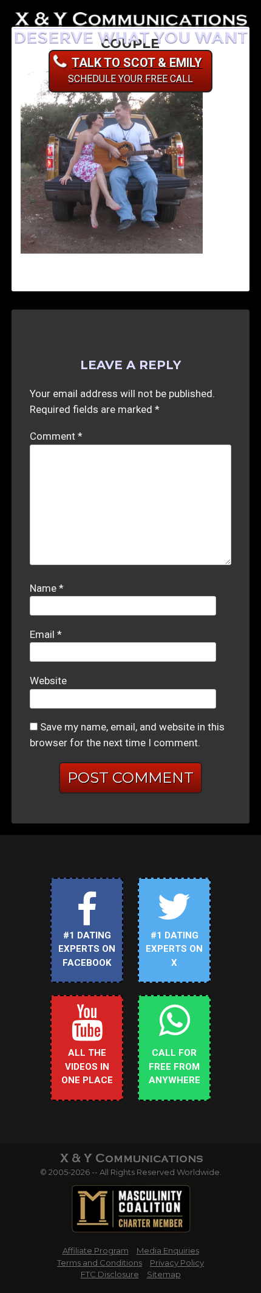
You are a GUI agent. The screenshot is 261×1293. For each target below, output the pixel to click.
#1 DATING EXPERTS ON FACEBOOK (86, 949)
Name (47, 588)
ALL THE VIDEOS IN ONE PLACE (87, 1066)
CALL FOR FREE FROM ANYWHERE (174, 1066)
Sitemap (164, 1274)
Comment (56, 436)
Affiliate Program (96, 1250)
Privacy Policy (177, 1262)
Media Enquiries (168, 1250)
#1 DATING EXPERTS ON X (174, 949)
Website (48, 680)
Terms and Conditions (99, 1262)
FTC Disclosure (110, 1274)
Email (46, 634)
